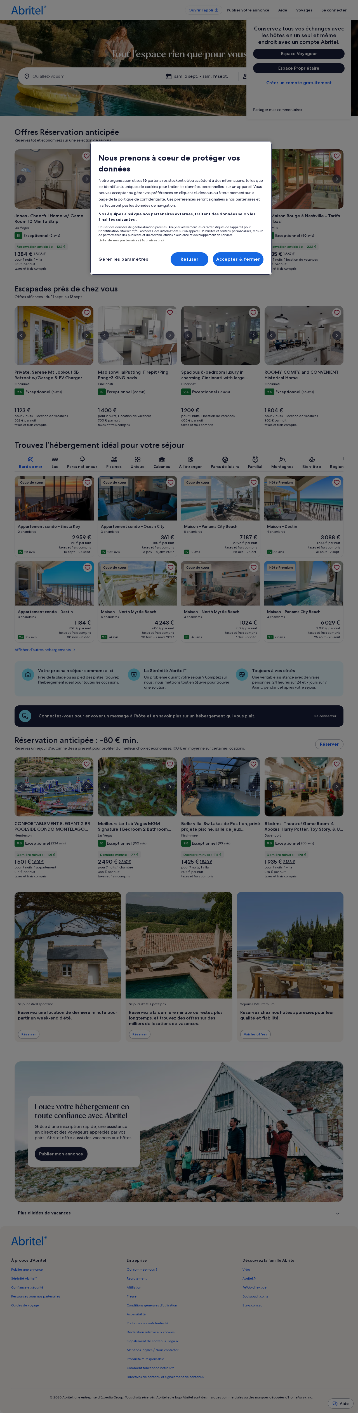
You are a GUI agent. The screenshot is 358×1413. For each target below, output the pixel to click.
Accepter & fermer (238, 259)
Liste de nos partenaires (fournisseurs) (131, 240)
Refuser (190, 259)
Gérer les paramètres (123, 259)
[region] (181, 208)
